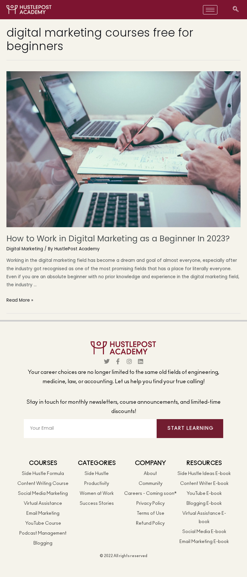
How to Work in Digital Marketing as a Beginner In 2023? (118, 238)
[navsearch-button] (235, 9)
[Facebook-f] (118, 361)
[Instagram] (129, 361)
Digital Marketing (24, 249)
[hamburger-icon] (210, 9)
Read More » (19, 300)
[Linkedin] (140, 361)
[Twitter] (107, 361)
